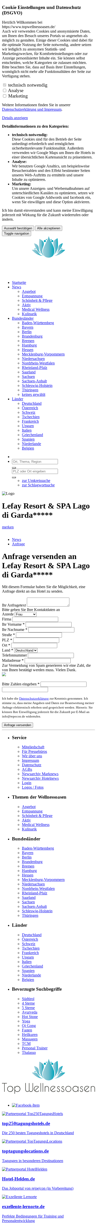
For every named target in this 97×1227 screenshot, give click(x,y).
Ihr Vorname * (13, 624)
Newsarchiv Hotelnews (40, 778)
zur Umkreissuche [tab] (36, 480)
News (16, 539)
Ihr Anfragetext (14, 605)
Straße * (8, 635)
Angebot (29, 807)
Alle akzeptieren (48, 228)
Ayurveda (29, 1012)
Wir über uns (32, 756)
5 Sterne (28, 1008)
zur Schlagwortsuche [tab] (38, 485)
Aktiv (26, 820)
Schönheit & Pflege (37, 816)
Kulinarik (29, 829)
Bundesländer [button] (23, 318)
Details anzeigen (15, 118)
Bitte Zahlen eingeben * (21, 684)
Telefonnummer (14, 655)
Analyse (15, 90)
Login (26, 783)
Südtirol (28, 999)
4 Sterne (28, 1003)
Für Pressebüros (34, 751)
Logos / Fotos (33, 787)
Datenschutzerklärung (34, 698)
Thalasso (29, 1052)
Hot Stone (30, 1017)
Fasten (27, 1030)
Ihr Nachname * (14, 629)
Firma (6, 619)
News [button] (16, 287)
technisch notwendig (28, 85)
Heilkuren (30, 1034)
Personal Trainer (35, 1048)
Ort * (6, 645)
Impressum (52, 109)
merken (8, 527)
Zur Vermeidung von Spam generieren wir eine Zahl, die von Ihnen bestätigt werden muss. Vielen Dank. (46, 667)
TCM (26, 1043)
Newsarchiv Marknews (40, 774)
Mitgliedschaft (33, 747)
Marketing (18, 96)
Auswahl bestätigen (18, 228)
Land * (7, 650)
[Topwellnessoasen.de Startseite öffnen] (48, 274)
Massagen (30, 1039)
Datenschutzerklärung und (23, 109)
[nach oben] (48, 1097)
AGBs (27, 769)
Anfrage (18, 544)
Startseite (19, 282)
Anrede (8, 614)
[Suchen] (14, 467)
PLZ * (7, 640)
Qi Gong (29, 1025)
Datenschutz (31, 765)
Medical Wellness (35, 824)
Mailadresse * (13, 660)
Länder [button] (17, 399)
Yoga (26, 1021)
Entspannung (32, 811)
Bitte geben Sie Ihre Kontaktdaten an (31, 610)
